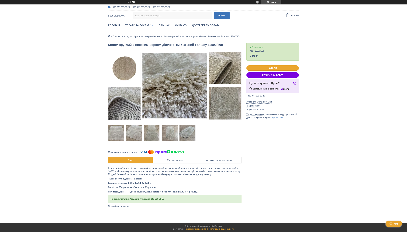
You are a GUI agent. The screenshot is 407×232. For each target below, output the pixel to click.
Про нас (164, 25)
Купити (273, 68)
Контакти (181, 25)
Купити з (267, 75)
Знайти (221, 15)
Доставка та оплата (206, 25)
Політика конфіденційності (222, 229)
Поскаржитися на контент (196, 229)
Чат (396, 223)
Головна (114, 25)
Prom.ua (218, 226)
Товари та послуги (138, 25)
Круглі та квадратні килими (148, 36)
